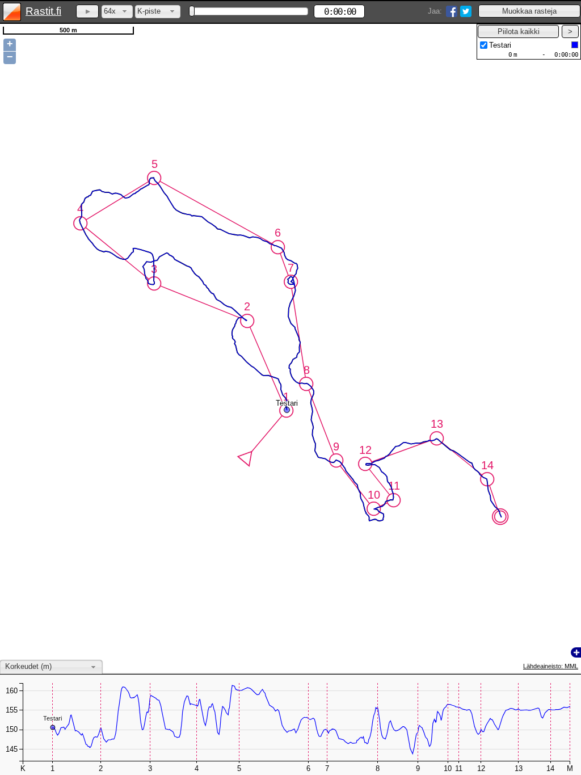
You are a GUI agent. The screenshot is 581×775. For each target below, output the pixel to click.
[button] (529, 11)
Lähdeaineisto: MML (550, 666)
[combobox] (117, 11)
